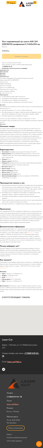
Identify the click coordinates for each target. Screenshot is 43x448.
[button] (15, 428)
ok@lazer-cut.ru (31, 232)
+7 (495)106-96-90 (7, 66)
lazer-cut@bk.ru (14, 361)
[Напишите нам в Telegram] (3, 369)
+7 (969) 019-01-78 (14, 397)
